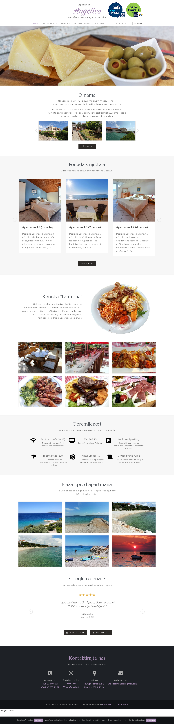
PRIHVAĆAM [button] (151, 720)
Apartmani (49, 24)
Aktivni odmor (82, 24)
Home (36, 24)
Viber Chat (71, 684)
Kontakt (121, 24)
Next (159, 220)
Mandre (65, 24)
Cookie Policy (122, 704)
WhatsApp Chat (71, 687)
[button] (36, 130)
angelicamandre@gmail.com (122, 684)
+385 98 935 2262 (50, 687)
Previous (14, 220)
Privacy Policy (108, 704)
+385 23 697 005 (50, 684)
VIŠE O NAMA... (87, 146)
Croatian (138, 23)
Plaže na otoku (103, 24)
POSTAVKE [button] (38, 720)
